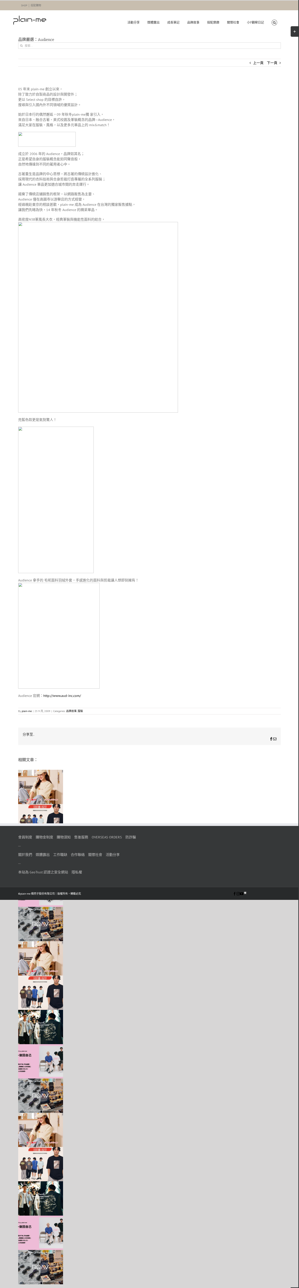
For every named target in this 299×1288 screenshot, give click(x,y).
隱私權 (77, 872)
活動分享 (113, 854)
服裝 (80, 711)
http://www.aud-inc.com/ (62, 695)
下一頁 (272, 63)
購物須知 (64, 837)
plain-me (27, 711)
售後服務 (81, 837)
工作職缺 (60, 854)
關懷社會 (95, 854)
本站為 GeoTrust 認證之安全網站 (43, 872)
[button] (274, 22)
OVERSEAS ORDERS (107, 837)
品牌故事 (71, 711)
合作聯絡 (78, 854)
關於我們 (25, 854)
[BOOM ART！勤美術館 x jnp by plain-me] (40, 807)
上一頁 (258, 63)
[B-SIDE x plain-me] (40, 1012)
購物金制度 (44, 837)
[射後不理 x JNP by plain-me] (40, 1047)
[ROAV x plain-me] (40, 909)
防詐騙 (130, 837)
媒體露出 (43, 854)
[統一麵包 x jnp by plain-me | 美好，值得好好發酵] (40, 772)
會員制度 (25, 837)
